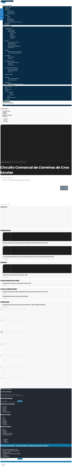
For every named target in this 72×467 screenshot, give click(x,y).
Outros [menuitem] (8, 98)
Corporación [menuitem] (7, 9)
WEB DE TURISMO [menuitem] (6, 101)
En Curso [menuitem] (11, 93)
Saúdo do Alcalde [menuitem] (8, 7)
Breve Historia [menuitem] (7, 23)
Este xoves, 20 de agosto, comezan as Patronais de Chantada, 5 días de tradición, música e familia (25, 242)
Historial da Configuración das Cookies (11, 453)
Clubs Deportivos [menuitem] (11, 47)
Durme (4, 420)
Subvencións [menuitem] (7, 100)
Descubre (5, 421)
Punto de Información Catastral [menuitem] (13, 78)
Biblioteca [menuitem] (12, 34)
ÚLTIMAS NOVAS (5, 230)
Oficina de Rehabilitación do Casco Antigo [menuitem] (15, 83)
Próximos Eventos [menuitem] (8, 89)
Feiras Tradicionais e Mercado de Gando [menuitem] (14, 21)
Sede (4, 429)
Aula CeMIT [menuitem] (12, 38)
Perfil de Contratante (7, 115)
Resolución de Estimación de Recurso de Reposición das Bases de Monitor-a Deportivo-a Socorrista (25, 291)
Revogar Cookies (6, 452)
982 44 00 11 (8, 395)
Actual (5, 162)
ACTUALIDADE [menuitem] (9, 85)
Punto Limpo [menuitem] (10, 58)
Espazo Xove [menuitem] (10, 63)
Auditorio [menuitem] (11, 35)
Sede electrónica (6, 412)
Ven (3, 417)
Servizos (5, 408)
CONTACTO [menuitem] (8, 102)
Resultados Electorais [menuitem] (11, 13)
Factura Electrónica (7, 434)
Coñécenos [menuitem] (7, 8)
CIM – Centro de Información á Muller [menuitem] (14, 51)
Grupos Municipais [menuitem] (10, 12)
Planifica (5, 422)
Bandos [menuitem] (8, 96)
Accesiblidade (6, 456)
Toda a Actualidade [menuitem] (8, 86)
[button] (64, 188)
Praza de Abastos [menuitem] (10, 20)
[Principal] (5, 389)
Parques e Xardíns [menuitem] (11, 56)
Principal (1, 162)
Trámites (5, 113)
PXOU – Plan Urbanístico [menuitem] (12, 79)
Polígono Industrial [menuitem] (10, 19)
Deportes (7, 162)
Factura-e (5, 116)
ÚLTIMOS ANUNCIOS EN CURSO (9, 280)
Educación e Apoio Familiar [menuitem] (13, 70)
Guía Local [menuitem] (7, 24)
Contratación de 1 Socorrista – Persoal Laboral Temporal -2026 (17, 283)
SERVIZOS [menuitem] (7, 25)
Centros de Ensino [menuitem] (11, 65)
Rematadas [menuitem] (11, 94)
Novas (10, 162)
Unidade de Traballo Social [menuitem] (13, 69)
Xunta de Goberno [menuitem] (10, 11)
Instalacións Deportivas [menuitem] (12, 44)
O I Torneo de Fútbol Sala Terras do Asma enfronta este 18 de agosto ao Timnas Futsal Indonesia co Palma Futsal (28, 256)
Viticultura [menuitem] (9, 17)
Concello (5, 406)
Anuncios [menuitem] (6, 90)
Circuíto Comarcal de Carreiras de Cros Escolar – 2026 (15, 274)
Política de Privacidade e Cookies (10, 449)
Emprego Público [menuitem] (10, 92)
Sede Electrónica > (7, 111)
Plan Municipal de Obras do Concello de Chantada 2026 (15, 296)
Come (4, 418)
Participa (5, 112)
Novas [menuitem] (6, 87)
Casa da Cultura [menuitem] (13, 32)
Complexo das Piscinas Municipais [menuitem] (14, 46)
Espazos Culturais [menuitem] (11, 31)
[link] (5, 1)
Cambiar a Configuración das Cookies (11, 450)
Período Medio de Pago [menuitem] (11, 97)
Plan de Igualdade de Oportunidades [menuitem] (14, 52)
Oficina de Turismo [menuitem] (11, 30)
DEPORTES (3, 262)
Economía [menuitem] (7, 15)
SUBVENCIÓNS (4, 302)
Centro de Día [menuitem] (10, 71)
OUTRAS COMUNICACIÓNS (8, 289)
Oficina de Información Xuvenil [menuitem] (13, 62)
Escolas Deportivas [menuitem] (11, 43)
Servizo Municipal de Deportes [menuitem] (13, 42)
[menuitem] (3, 104)
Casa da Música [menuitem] (13, 36)
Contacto (5, 410)
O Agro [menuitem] (8, 16)
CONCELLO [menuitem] (7, 5)
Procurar (20, 401)
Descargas (5, 424)
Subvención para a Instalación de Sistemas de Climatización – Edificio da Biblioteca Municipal (24, 304)
